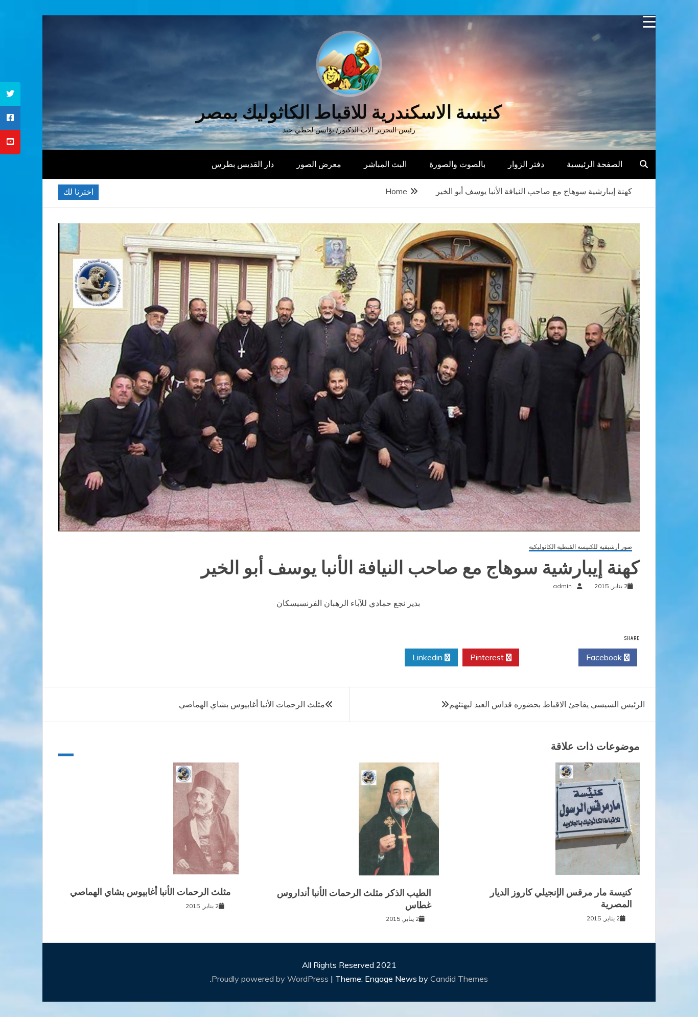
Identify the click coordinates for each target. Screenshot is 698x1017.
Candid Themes (459, 979)
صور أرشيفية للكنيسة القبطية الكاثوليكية (580, 547)
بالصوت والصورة (457, 164)
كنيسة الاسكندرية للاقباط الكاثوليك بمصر (349, 112)
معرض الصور (318, 164)
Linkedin (428, 657)
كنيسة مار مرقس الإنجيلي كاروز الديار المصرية (561, 898)
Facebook (605, 657)
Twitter (546, 657)
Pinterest (488, 657)
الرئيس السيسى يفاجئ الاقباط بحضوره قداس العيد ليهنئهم (547, 704)
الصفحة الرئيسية (594, 164)
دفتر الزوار (526, 164)
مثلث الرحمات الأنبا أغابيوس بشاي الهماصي (252, 704)
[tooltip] (10, 94)
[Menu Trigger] (649, 22)
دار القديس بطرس (243, 164)
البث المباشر (385, 164)
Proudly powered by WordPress (271, 979)
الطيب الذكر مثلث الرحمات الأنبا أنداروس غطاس (354, 899)
